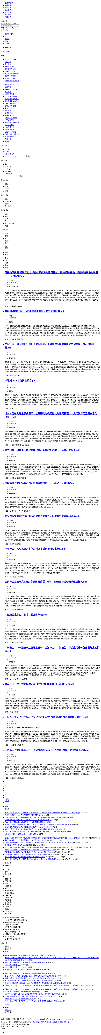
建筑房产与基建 (10, 106)
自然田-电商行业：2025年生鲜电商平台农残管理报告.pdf (34, 311)
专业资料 (8, 10)
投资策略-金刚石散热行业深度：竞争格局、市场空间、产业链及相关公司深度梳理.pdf (35, 831)
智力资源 (8, 12)
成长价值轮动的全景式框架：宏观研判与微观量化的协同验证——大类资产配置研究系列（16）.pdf (39, 847)
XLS (6, 254)
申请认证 (10, 28)
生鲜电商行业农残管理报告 (14, 922)
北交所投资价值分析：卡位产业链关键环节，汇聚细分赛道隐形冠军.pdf (42, 516)
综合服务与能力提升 (12, 81)
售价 (6, 265)
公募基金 (13, 478)
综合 (6, 258)
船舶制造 (16, 375)
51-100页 (8, 171)
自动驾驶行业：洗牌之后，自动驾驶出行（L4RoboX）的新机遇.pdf (40, 483)
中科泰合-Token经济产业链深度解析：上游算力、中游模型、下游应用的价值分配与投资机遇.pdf (38, 824)
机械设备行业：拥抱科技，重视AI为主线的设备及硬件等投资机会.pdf (29, 978)
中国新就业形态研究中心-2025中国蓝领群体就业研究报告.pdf (26, 962)
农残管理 (20, 339)
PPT (6, 249)
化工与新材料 (9, 125)
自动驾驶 (13, 511)
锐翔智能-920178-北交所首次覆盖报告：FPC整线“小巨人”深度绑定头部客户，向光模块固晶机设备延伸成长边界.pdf (45, 985)
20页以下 (8, 166)
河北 (21, 306)
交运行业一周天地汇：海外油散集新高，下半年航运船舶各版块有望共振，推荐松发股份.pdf (37, 817)
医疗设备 (13, 610)
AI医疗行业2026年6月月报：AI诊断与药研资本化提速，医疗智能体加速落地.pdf (32, 994)
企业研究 (8, 64)
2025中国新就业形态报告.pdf (15, 967)
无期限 (7, 226)
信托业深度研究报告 (12, 929)
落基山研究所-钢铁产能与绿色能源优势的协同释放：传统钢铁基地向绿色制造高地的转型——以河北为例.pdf (42, 813)
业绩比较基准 (21, 478)
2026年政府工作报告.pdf (13, 965)
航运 (11, 375)
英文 (6, 238)
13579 (7, 799)
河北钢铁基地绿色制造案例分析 (16, 920)
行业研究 (8, 62)
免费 (6, 191)
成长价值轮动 (24, 445)
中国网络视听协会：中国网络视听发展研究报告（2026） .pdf (26, 955)
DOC (6, 251)
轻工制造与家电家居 (12, 96)
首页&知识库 (9, 3)
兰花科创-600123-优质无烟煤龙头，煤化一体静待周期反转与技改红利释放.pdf (32, 976)
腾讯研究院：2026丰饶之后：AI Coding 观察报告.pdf (23, 969)
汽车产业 (8, 92)
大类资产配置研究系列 (13, 932)
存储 (6, 41)
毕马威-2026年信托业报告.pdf (20, 380)
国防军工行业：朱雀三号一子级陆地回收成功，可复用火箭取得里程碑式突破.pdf (47, 750)
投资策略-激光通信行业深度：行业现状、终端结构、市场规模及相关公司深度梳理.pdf (35, 983)
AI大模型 (16, 679)
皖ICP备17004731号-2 (40, 1022)
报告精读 (8, 15)
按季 (6, 221)
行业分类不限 (9, 85)
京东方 (7, 43)
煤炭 (11, 712)
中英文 (7, 241)
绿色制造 (16, 306)
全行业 (7, 141)
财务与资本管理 (10, 71)
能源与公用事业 (10, 94)
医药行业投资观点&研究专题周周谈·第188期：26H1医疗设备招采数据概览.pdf (46, 581)
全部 (6, 164)
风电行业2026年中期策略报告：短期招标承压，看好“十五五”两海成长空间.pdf (32, 1001)
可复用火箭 (20, 778)
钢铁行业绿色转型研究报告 (14, 917)
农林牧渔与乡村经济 (12, 134)
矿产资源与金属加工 (12, 99)
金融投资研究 (9, 66)
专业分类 (8, 51)
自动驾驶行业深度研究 (13, 939)
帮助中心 (8, 1010)
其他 (6, 243)
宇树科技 (21, 577)
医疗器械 (20, 610)
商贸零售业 (9, 108)
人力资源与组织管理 (12, 73)
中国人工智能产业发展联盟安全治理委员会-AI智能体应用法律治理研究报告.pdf (46, 717)
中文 (6, 236)
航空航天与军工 (10, 129)
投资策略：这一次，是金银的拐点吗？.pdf (19, 999)
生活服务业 (9, 111)
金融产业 (8, 87)
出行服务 (27, 511)
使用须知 (8, 1007)
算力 (6, 36)
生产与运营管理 (10, 76)
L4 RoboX (20, 511)
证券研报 (8, 5)
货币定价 (8, 189)
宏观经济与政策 (10, 59)
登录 (2, 21)
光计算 (7, 39)
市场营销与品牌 (10, 69)
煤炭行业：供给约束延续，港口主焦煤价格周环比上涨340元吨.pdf (39, 684)
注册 (5, 21)
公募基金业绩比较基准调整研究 (16, 934)
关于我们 (8, 1005)
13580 (7, 801)
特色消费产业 (9, 115)
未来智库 (8, 47)
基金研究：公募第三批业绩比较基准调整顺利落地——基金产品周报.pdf (42, 450)
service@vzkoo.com (68, 1019)
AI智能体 (20, 745)
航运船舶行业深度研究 (13, 927)
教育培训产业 (9, 136)
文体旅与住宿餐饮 (11, 118)
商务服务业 (9, 113)
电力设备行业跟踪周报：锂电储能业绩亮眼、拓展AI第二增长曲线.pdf (29, 980)
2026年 (7, 149)
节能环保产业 (9, 127)
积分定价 (8, 186)
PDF (6, 252)
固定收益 (13, 643)
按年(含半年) (9, 223)
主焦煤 (15, 712)
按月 (6, 219)
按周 (6, 216)
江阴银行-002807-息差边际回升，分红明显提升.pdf (22, 834)
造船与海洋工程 (10, 132)
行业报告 (8, 7)
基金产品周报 (9, 936)
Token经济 (23, 679)
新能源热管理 (9, 34)
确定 (29, 156)
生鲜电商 (13, 339)
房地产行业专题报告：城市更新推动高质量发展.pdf (22, 991)
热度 (6, 263)
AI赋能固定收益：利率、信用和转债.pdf (26, 614)
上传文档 (4, 28)
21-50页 (7, 169)
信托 (11, 408)
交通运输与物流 (10, 103)
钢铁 (11, 306)
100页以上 (8, 174)
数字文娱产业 (9, 120)
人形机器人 (14, 577)
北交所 (12, 544)
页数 (6, 267)
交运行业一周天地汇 (12, 925)
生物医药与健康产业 (12, 101)
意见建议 (8, 1012)
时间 (6, 260)
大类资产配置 (14, 445)
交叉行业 (8, 139)
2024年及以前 (9, 154)
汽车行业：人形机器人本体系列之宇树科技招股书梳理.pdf (35, 548)
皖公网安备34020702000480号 (58, 1022)
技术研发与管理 (10, 78)
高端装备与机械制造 (12, 122)
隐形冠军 (18, 544)
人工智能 (20, 643)
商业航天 (13, 778)
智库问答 (8, 17)
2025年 (7, 151)
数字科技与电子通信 (12, 89)
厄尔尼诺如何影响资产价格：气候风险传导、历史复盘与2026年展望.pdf (30, 996)
